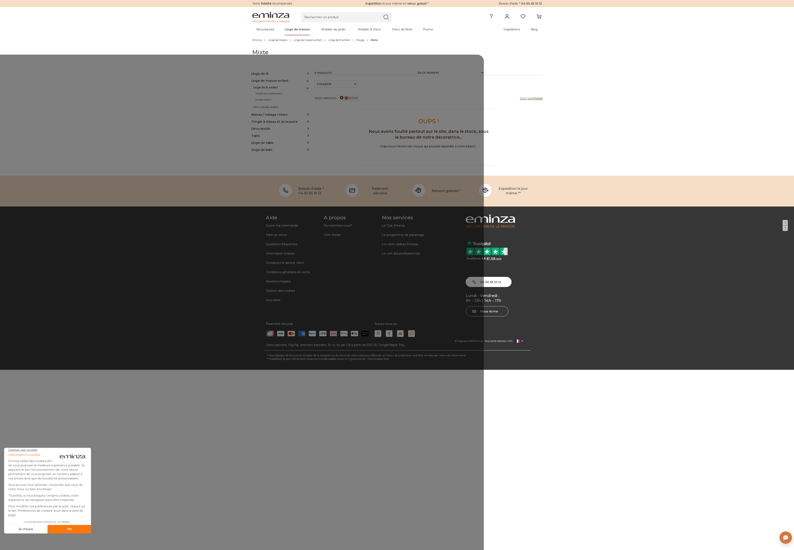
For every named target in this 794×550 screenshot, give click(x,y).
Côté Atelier (332, 235)
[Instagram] (411, 333)
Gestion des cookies (280, 291)
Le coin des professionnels (401, 253)
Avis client (273, 300)
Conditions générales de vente (288, 272)
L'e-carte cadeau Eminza (400, 244)
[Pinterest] (378, 333)
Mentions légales (278, 281)
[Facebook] (389, 333)
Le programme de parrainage (403, 235)
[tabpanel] (361, 29)
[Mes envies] (523, 17)
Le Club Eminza (393, 225)
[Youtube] (400, 333)
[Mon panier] (539, 17)
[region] (397, 39)
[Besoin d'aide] (491, 17)
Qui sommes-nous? (338, 225)
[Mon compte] (507, 17)
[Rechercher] (386, 17)
